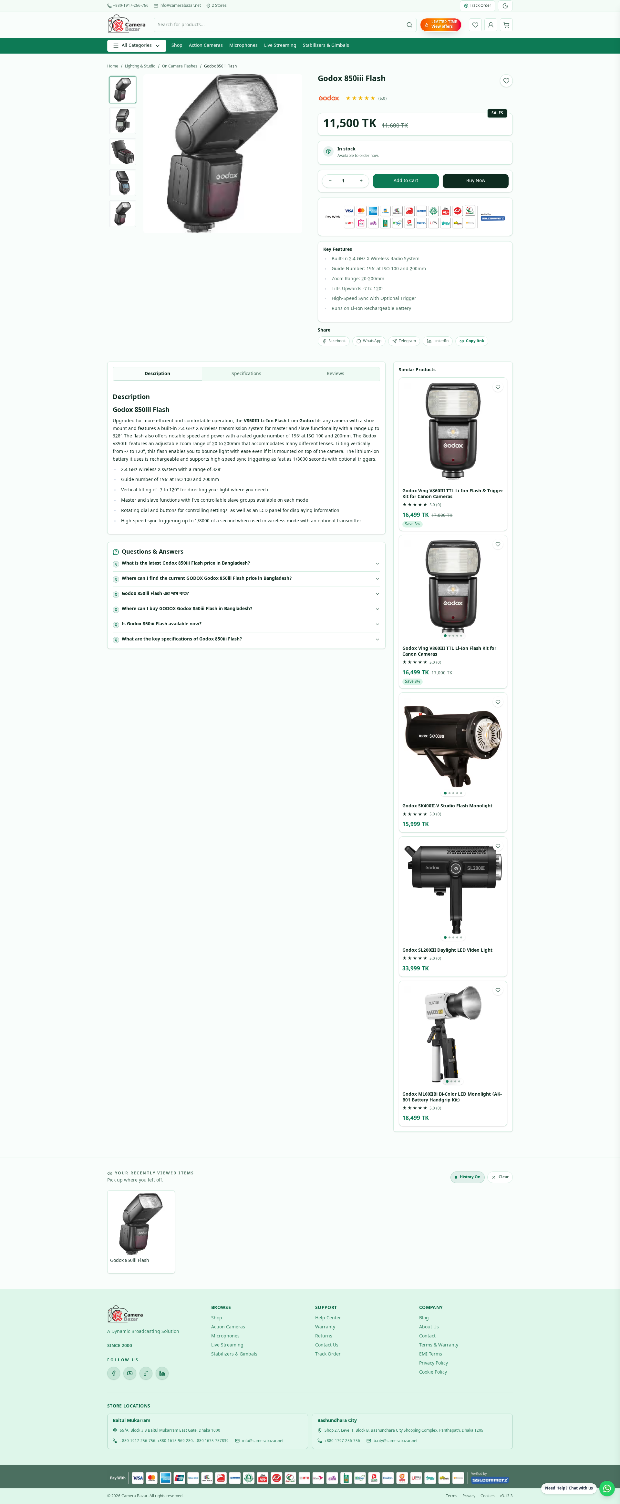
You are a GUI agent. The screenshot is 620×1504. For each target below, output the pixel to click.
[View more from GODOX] (329, 97)
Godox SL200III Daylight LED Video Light (447, 951)
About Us (429, 1327)
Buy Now (475, 181)
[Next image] (292, 154)
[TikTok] (146, 1373)
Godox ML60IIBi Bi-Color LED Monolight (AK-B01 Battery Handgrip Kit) (452, 1097)
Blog (424, 1318)
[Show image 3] (122, 151)
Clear (504, 1177)
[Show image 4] (122, 182)
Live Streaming (280, 46)
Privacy (468, 1496)
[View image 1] (445, 635)
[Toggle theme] (505, 5)
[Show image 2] (122, 120)
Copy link (475, 341)
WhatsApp (372, 341)
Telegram (407, 341)
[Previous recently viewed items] (117, 1233)
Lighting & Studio (140, 66)
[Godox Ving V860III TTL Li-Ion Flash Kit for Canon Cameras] (453, 589)
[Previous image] (153, 154)
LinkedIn (441, 341)
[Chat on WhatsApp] (607, 1488)
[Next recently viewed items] (503, 1233)
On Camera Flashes (179, 66)
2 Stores (219, 5)
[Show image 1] (122, 89)
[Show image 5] (122, 213)
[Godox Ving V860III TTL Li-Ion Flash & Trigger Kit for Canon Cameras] (453, 432)
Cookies (487, 1496)
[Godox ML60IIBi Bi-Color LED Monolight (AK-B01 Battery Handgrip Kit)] (453, 1035)
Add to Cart (406, 181)
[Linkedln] (162, 1373)
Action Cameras (206, 46)
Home (112, 66)
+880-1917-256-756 (131, 5)
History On (470, 1177)
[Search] (409, 25)
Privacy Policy (433, 1363)
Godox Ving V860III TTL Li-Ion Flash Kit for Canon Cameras (449, 651)
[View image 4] (457, 636)
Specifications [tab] (246, 374)
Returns (323, 1336)
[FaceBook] (113, 1373)
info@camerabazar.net (180, 5)
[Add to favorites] (506, 80)
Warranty (325, 1327)
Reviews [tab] (335, 374)
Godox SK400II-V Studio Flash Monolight (447, 806)
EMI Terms (430, 1354)
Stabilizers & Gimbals (326, 46)
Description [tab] (157, 374)
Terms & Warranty (438, 1345)
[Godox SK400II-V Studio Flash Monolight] (453, 747)
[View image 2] (449, 636)
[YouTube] (129, 1373)
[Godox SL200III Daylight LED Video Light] (453, 891)
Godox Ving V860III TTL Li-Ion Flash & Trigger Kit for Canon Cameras (452, 494)
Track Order (328, 1354)
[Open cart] (506, 24)
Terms (451, 1496)
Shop (176, 46)
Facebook (337, 341)
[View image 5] (461, 636)
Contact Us (326, 1345)
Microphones (243, 46)
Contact (427, 1336)
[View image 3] (453, 636)
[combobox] (285, 25)
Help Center (328, 1318)
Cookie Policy (433, 1372)
